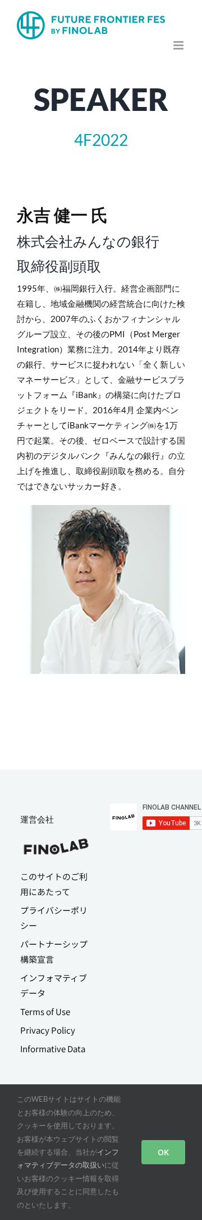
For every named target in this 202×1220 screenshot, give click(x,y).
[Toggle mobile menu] (179, 45)
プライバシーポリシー (54, 917)
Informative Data (52, 1048)
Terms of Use (45, 1011)
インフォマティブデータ (53, 985)
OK (163, 1152)
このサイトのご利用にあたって (54, 883)
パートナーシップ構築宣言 (54, 951)
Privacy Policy (47, 1030)
